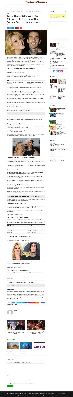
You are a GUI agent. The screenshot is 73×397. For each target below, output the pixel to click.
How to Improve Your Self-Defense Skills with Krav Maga (61, 109)
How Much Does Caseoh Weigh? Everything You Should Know (12, 350)
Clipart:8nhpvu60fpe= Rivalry (16, 214)
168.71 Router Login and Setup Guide (57, 65)
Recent (51, 39)
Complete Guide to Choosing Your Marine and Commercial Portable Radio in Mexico (60, 116)
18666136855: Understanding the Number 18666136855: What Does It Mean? (26, 350)
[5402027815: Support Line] (39, 345)
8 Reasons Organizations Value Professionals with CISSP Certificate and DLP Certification (60, 53)
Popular (57, 39)
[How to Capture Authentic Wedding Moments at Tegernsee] (53, 133)
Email (8, 379)
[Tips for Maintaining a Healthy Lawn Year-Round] (53, 122)
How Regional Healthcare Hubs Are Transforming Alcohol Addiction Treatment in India (61, 46)
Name (8, 375)
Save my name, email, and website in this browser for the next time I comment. (21, 383)
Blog (11, 11)
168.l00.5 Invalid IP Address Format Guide (35, 82)
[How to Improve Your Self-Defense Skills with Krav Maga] (53, 110)
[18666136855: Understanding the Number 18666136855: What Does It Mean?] (26, 345)
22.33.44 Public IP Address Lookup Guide (15, 82)
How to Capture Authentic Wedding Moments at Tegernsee (61, 132)
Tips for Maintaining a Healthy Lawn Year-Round (60, 122)
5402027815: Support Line (39, 349)
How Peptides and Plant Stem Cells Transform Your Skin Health (61, 127)
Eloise (15, 310)
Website (28, 379)
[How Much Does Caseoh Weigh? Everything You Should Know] (13, 345)
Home (9, 11)
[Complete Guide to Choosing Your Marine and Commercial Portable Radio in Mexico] (53, 115)
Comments (64, 39)
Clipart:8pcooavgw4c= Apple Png (17, 116)
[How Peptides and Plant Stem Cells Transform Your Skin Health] (53, 128)
